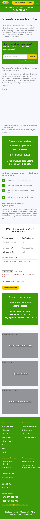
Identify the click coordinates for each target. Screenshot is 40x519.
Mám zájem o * (7, 248)
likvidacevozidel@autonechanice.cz (15, 505)
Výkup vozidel (6, 430)
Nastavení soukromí (16, 514)
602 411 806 (36, 467)
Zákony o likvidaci (7, 441)
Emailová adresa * (29, 238)
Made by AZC (25, 512)
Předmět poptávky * (9, 258)
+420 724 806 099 (26, 8)
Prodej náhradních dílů (29, 437)
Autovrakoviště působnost (29, 426)
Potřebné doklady (7, 437)
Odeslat (32, 57)
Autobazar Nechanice (28, 434)
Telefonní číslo (27, 248)
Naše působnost (6, 445)
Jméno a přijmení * (9, 238)
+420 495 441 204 (11, 8)
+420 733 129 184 (28, 317)
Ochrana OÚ (28, 514)
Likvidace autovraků (8, 426)
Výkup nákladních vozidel (10, 434)
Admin (33, 512)
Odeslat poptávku (10, 288)
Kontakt (4, 452)
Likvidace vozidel (27, 430)
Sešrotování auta (7, 467)
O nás (3, 448)
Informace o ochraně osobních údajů (13, 281)
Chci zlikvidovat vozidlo (23, 3)
